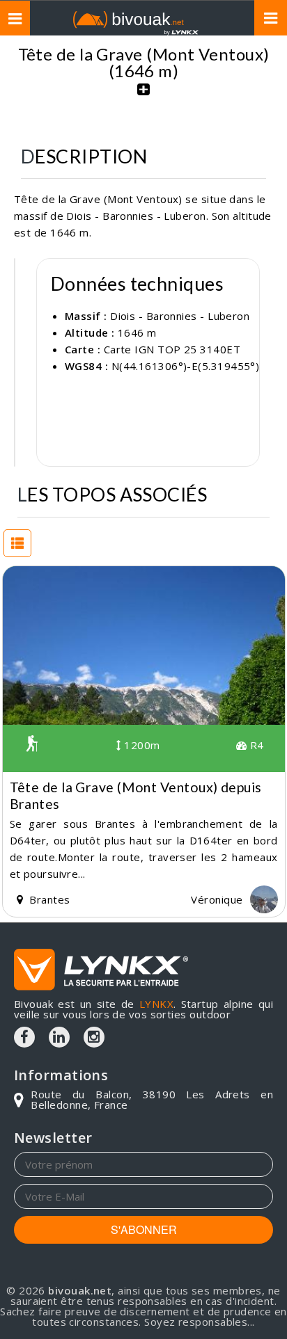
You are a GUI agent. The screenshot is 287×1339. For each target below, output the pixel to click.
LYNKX (156, 1004)
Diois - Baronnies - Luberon (179, 316)
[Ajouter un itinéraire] (143, 97)
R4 (255, 745)
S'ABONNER (144, 1229)
